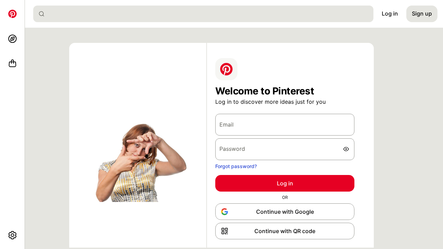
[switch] (346, 149)
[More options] (12, 235)
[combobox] (206, 14)
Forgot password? (236, 166)
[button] (284, 231)
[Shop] (12, 63)
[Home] (12, 14)
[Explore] (12, 38)
